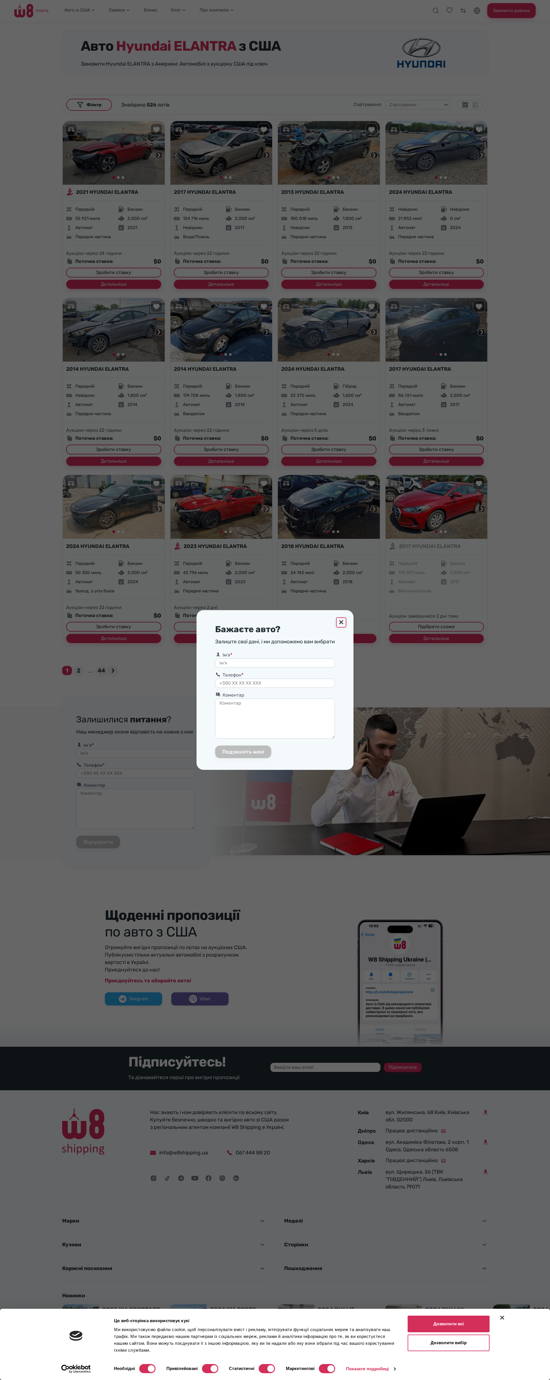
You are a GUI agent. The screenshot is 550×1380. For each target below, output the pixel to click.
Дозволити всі (448, 1323)
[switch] (210, 1368)
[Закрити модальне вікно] (341, 622)
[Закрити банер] (502, 1318)
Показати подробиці (367, 1368)
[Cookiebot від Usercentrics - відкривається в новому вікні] (76, 1369)
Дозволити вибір (449, 1342)
